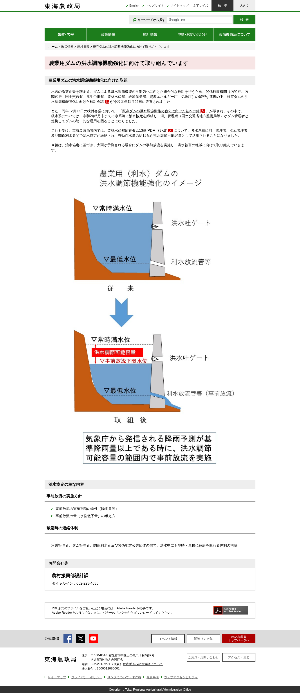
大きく (244, 5)
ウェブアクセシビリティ (181, 677)
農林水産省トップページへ (238, 638)
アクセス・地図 (238, 657)
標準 (222, 5)
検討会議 (97, 102)
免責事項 (152, 677)
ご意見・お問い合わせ (203, 657)
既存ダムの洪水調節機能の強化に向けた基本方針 (161, 111)
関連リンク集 (203, 638)
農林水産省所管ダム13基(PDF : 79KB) (137, 130)
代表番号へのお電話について (143, 664)
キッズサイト (155, 5)
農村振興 (83, 46)
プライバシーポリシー (86, 677)
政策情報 (67, 46)
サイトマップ (179, 5)
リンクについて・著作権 (124, 677)
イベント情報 (168, 638)
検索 (244, 20)
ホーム (53, 46)
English (134, 5)
